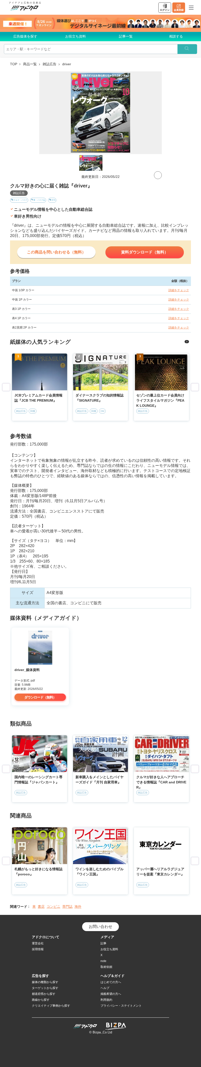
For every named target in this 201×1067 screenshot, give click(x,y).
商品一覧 (30, 64)
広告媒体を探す (25, 36)
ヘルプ (104, 988)
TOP (13, 64)
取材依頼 (106, 967)
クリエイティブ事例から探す (51, 1005)
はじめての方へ (110, 982)
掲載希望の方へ (110, 994)
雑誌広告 (49, 64)
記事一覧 (126, 36)
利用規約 (106, 999)
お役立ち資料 (75, 36)
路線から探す (41, 999)
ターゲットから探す (45, 988)
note (103, 961)
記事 (103, 943)
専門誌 (67, 907)
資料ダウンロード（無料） (144, 252)
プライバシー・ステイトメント (121, 1005)
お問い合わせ (100, 926)
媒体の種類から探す (45, 982)
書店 (41, 907)
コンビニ (53, 907)
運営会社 (38, 943)
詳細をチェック (178, 290)
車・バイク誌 (39, 200)
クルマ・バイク (20, 200)
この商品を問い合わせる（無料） (56, 252)
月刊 (53, 200)
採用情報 (38, 949)
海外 (78, 907)
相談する (176, 36)
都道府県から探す (43, 994)
